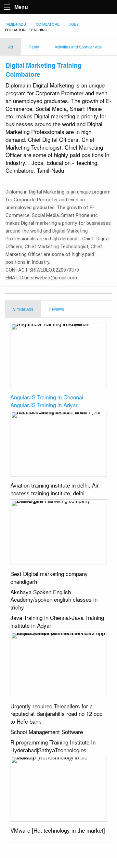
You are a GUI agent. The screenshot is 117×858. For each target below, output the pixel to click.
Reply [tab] (34, 46)
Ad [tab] (10, 46)
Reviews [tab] (56, 309)
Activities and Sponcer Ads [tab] (78, 46)
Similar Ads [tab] (23, 309)
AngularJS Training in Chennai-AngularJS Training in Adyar (47, 401)
